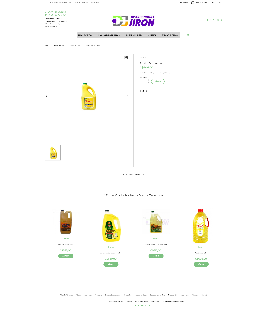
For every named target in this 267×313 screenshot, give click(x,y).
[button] (184, 2)
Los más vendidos (141, 295)
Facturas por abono (141, 301)
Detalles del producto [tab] (133, 175)
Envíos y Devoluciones (112, 295)
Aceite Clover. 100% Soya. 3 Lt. (156, 244)
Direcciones (155, 301)
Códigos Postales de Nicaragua (174, 301)
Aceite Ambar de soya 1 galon (111, 253)
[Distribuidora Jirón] (133, 21)
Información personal (116, 301)
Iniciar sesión (185, 295)
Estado (142, 58)
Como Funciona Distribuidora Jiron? (59, 2)
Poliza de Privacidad (66, 295)
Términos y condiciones (84, 295)
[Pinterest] (146, 91)
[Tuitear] (143, 91)
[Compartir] (140, 91)
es (212, 2)
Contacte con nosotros (81, 2)
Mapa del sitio (95, 2)
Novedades (127, 295)
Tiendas (195, 295)
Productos (98, 295)
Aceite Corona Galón (65, 244)
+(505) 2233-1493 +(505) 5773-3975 (57, 13)
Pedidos (129, 301)
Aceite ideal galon (201, 253)
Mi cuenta (204, 295)
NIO (219, 2)
